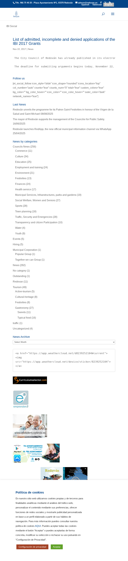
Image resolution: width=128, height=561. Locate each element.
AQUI (38, 526)
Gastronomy (22, 308)
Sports (18, 205)
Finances (20, 184)
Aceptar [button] (57, 547)
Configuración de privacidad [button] (32, 547)
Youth (18, 233)
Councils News (21, 146)
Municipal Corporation (25, 250)
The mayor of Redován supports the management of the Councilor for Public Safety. (59, 119)
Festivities (20, 178)
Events (16, 239)
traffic (16, 323)
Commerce (21, 151)
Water (18, 228)
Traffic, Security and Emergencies (33, 217)
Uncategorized (21, 328)
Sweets (21, 312)
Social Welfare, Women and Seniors (35, 200)
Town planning (23, 211)
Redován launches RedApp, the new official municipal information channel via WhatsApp (62, 129)
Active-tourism (23, 291)
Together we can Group (28, 259)
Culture (19, 156)
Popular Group (23, 254)
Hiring (16, 244)
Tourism (17, 287)
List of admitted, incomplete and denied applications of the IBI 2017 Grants (64, 41)
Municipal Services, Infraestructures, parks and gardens (45, 195)
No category (19, 270)
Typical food (24, 317)
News (30, 49)
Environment (22, 173)
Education (20, 162)
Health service (23, 189)
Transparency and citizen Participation (36, 222)
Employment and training (29, 167)
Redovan (18, 281)
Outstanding (19, 276)
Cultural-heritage (24, 297)
